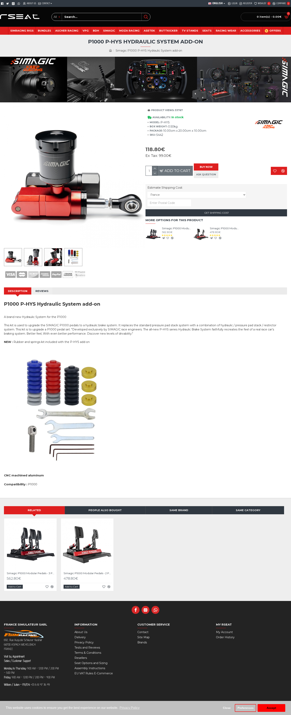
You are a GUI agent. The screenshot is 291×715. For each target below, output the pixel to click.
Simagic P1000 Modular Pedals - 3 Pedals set (176, 228)
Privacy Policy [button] (130, 707)
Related (34, 510)
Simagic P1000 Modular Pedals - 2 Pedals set (224, 228)
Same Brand (178, 510)
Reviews (41, 291)
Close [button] (227, 707)
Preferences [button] (246, 707)
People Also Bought (105, 510)
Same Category (248, 510)
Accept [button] (271, 707)
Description (17, 291)
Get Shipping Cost (216, 212)
